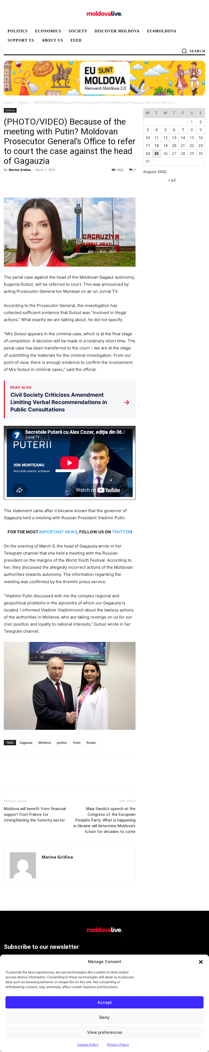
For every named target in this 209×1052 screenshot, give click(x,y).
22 (192, 145)
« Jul (172, 180)
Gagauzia (26, 742)
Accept (104, 1002)
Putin (77, 742)
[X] (21, 182)
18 (156, 145)
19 (165, 145)
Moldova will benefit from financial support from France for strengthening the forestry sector (35, 814)
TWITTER (121, 531)
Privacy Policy (118, 1044)
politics (62, 742)
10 (148, 137)
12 (165, 137)
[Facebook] (9, 182)
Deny (104, 1017)
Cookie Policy (88, 1044)
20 (174, 145)
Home (8, 102)
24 (148, 153)
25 (156, 153)
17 (148, 145)
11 (156, 137)
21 (183, 145)
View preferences (104, 1032)
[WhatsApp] (46, 182)
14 (183, 137)
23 (200, 145)
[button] (201, 961)
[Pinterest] (34, 182)
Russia (91, 742)
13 (174, 137)
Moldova (44, 742)
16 (200, 137)
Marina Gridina (20, 170)
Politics (23, 102)
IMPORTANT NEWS (58, 531)
